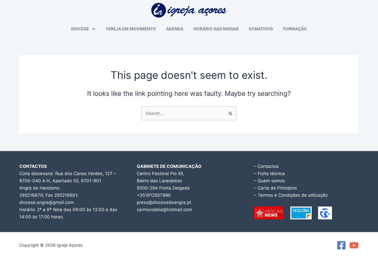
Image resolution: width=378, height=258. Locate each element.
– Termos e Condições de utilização (291, 195)
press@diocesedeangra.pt (164, 202)
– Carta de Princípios (275, 188)
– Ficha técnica (269, 173)
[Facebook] (341, 245)
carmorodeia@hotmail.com (164, 209)
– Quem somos (269, 180)
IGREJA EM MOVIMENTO (131, 28)
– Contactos (266, 166)
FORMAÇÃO (295, 28)
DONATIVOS (261, 28)
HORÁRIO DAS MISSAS (216, 28)
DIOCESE (80, 28)
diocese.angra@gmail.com (46, 202)
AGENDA (174, 28)
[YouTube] (354, 245)
